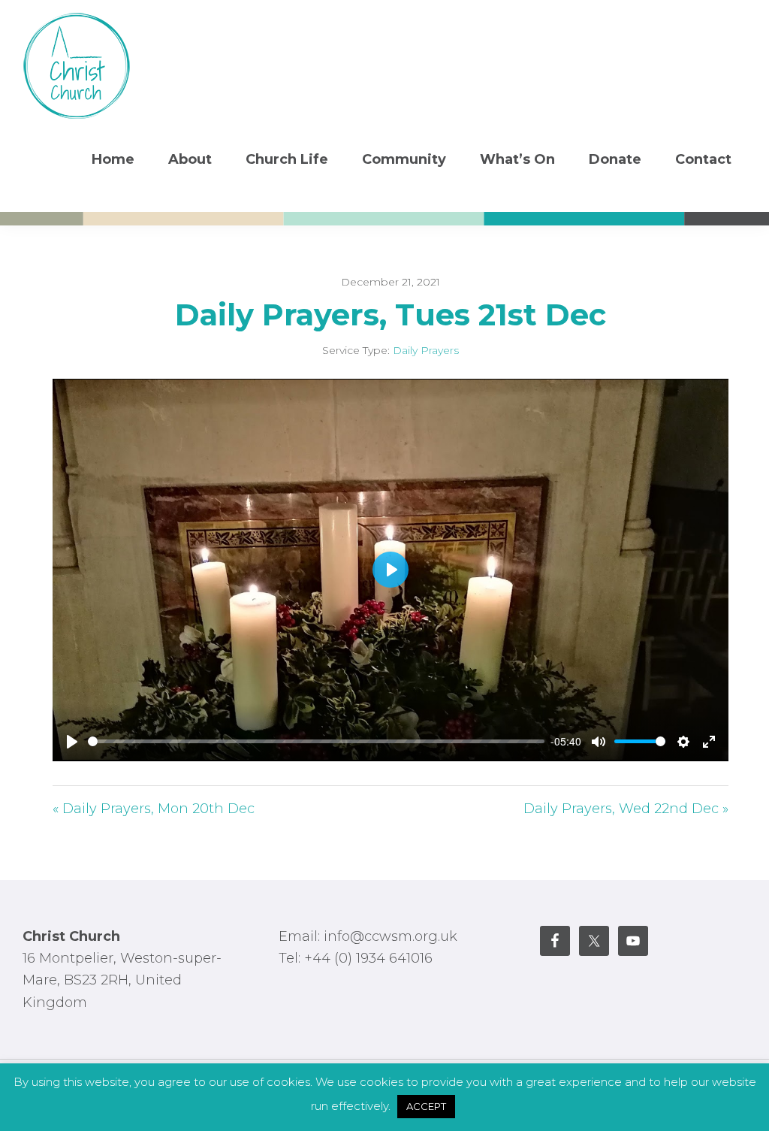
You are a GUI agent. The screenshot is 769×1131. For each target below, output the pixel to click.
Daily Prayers (426, 350)
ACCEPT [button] (426, 1106)
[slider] (316, 741)
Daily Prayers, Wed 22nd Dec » (625, 808)
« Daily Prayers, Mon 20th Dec (154, 808)
